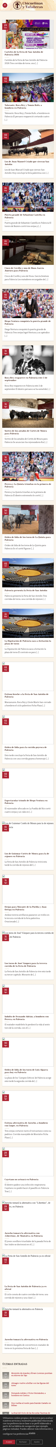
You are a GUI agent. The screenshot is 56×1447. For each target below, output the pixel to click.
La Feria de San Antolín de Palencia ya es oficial (25, 1287)
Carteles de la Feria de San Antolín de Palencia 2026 (24, 53)
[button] (5, 5)
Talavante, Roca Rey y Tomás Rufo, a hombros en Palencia (23, 106)
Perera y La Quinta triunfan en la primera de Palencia (28, 485)
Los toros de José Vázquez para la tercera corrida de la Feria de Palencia (26, 964)
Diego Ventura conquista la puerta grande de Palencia (28, 322)
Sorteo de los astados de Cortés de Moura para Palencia (26, 432)
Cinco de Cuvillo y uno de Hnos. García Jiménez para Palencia (24, 269)
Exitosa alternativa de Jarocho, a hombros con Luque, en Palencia (26, 1124)
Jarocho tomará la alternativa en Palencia (26, 1339)
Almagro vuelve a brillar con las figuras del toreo (30, 1384)
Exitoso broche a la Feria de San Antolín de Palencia (27, 695)
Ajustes (37, 1442)
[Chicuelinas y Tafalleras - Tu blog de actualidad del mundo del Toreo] (28, 5)
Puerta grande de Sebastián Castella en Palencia (25, 216)
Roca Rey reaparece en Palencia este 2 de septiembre (26, 379)
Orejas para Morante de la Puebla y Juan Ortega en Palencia (25, 908)
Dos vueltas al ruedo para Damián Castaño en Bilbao (31, 1404)
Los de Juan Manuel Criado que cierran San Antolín (27, 162)
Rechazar (23, 1442)
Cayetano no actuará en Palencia (21, 1179)
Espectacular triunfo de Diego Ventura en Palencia (26, 801)
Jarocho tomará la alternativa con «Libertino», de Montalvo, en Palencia (24, 1234)
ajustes (32, 1433)
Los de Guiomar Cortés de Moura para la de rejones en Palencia (27, 855)
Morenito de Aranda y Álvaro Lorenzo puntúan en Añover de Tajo (31, 1374)
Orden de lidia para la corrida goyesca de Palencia (26, 748)
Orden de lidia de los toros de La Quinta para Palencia (28, 538)
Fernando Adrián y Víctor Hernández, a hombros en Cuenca (28, 1394)
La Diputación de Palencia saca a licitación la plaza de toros (28, 642)
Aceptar (9, 1442)
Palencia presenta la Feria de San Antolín (26, 590)
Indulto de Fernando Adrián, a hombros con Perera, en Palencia (27, 1017)
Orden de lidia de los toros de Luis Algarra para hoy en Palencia (26, 1071)
